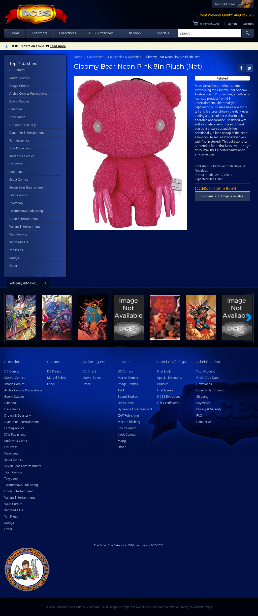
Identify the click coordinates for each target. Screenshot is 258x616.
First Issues (165, 390)
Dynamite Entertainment (26, 132)
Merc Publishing (129, 422)
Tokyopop (16, 203)
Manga (14, 258)
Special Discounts (169, 378)
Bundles (163, 384)
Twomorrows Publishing (26, 211)
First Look (164, 371)
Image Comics (19, 86)
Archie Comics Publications (28, 93)
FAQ (199, 415)
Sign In (232, 23)
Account (248, 23)
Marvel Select (56, 378)
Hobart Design (203, 607)
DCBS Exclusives (168, 396)
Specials (163, 33)
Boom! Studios (19, 101)
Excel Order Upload (209, 390)
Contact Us (204, 422)
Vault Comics (18, 234)
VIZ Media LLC (19, 242)
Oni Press (16, 164)
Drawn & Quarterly (22, 125)
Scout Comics (18, 179)
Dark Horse (17, 117)
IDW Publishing (19, 148)
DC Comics (17, 70)
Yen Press (16, 250)
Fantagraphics (19, 140)
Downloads (204, 384)
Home (15, 33)
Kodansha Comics (21, 156)
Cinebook (15, 109)
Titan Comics (18, 195)
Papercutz (16, 172)
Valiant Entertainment (24, 226)
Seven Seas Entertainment (27, 187)
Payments (203, 403)
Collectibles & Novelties (124, 57)
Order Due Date (207, 378)
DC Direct (54, 371)
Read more (58, 46)
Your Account (205, 371)
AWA (121, 390)
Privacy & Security (208, 409)
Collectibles (95, 57)
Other (13, 265)
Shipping (202, 396)
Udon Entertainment (23, 219)
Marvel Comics (19, 78)
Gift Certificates (168, 403)
